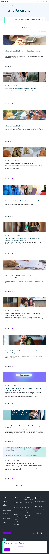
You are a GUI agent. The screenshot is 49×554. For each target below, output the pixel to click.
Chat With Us (7, 532)
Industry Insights (10, 5)
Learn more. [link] (20, 546)
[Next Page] (31, 485)
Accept (7, 549)
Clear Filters (43, 31)
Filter (23, 27)
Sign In (42, 1)
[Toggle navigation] (46, 1)
